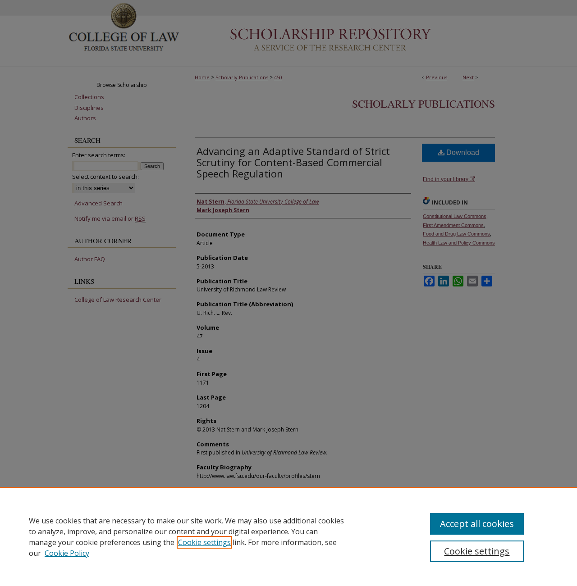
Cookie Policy (67, 553)
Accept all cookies (477, 524)
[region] (288, 536)
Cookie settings (204, 542)
